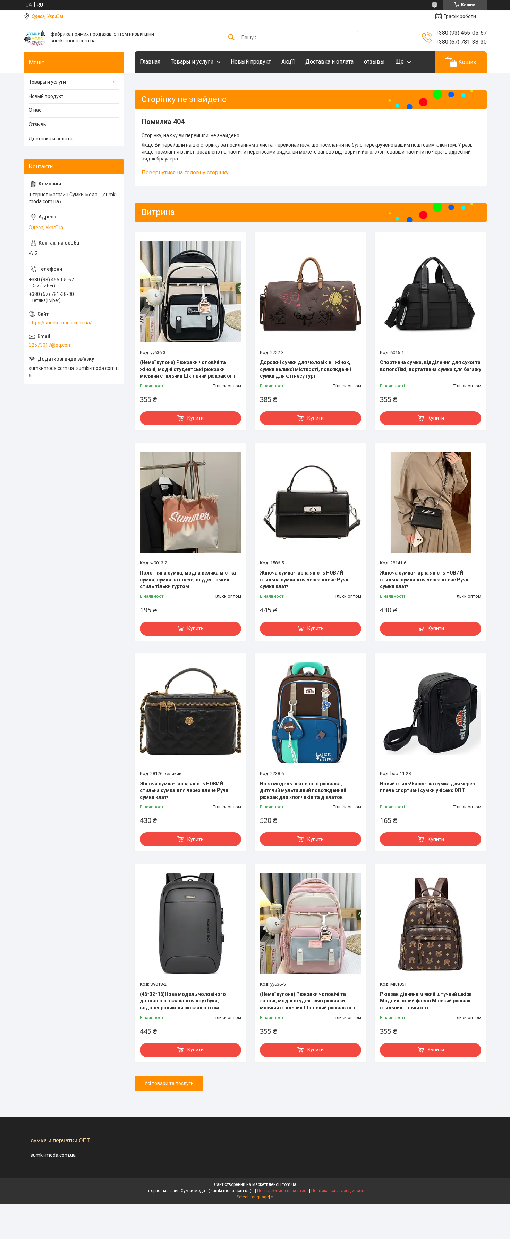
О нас (35, 110)
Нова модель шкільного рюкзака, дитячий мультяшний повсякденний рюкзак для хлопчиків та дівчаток (303, 790)
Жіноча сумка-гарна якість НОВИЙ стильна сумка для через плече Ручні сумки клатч (305, 579)
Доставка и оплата (329, 61)
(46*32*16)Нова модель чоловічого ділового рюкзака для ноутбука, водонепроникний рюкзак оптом (183, 1000)
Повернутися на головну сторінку (185, 172)
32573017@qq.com (50, 345)
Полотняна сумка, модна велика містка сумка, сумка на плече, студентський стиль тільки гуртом (188, 579)
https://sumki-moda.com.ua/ (60, 322)
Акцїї (288, 61)
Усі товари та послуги (169, 1083)
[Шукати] (231, 37)
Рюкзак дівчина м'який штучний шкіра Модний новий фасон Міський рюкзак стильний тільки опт (426, 1000)
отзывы (374, 61)
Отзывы (38, 124)
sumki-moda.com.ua (53, 1155)
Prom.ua (288, 1184)
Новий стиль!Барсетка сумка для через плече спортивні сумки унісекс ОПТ (427, 787)
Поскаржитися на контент (282, 1190)
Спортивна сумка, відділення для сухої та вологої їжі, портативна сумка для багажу (430, 366)
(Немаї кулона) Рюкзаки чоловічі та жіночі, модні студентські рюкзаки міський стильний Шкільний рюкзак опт (188, 369)
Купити (195, 418)
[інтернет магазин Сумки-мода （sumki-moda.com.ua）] (34, 37)
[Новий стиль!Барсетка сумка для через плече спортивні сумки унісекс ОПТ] (430, 712)
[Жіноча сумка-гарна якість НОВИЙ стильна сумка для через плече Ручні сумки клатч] (310, 502)
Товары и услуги (192, 61)
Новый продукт (251, 61)
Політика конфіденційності (337, 1190)
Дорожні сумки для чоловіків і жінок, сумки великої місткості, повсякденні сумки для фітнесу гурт (305, 369)
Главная (150, 61)
